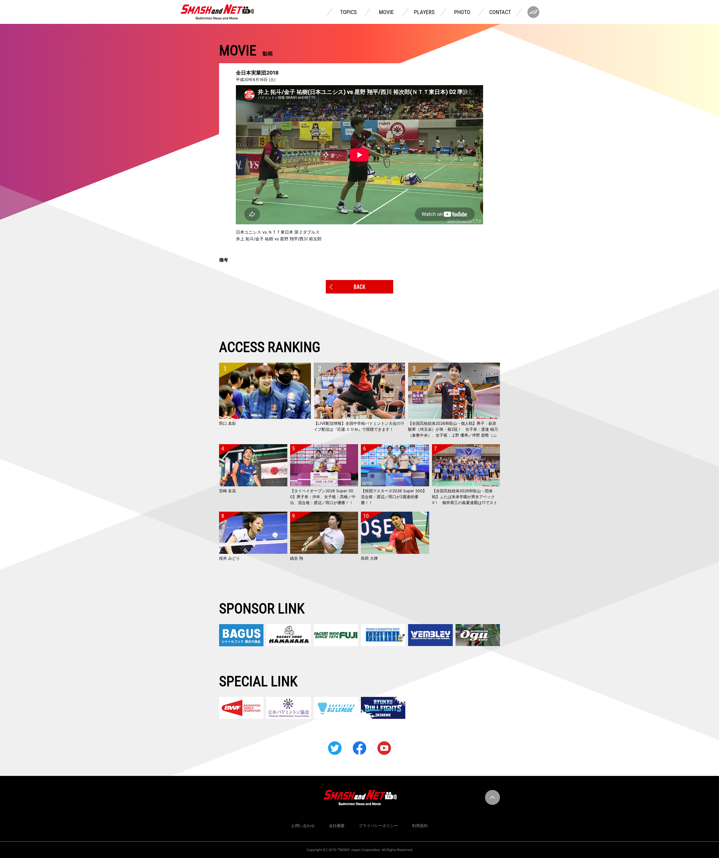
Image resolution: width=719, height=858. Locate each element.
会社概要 (337, 825)
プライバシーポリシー (378, 825)
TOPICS (348, 12)
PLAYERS (424, 12)
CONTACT (500, 12)
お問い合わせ (303, 825)
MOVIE (386, 12)
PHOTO (462, 12)
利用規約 (420, 825)
